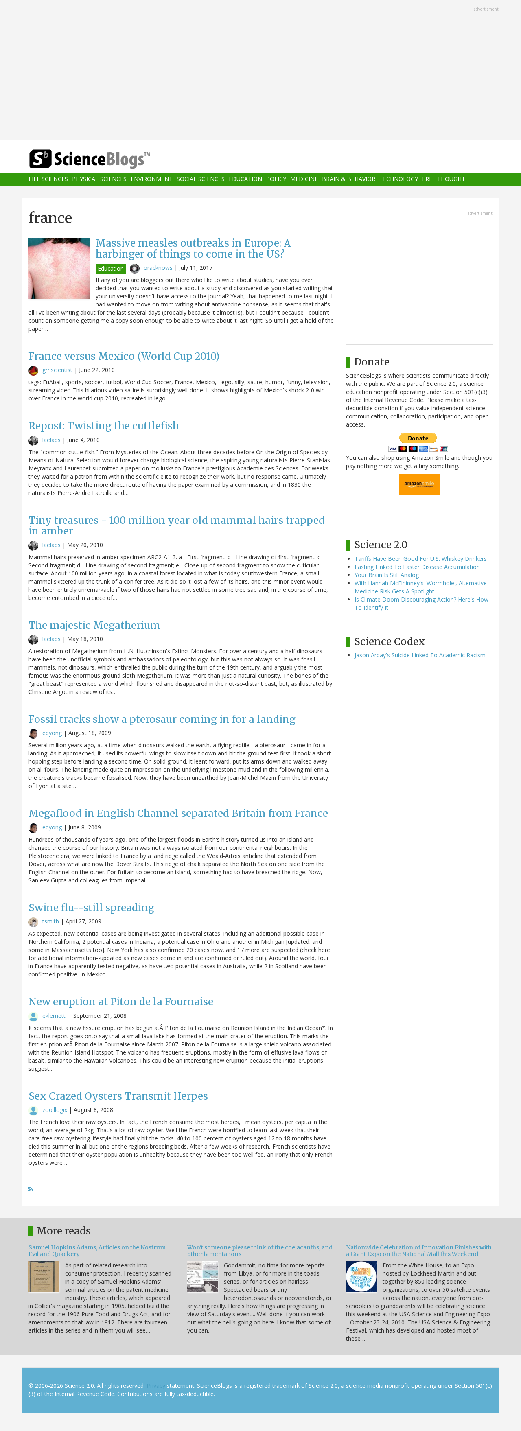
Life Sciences (48, 179)
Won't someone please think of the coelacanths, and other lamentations (260, 1250)
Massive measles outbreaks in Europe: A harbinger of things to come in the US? (193, 248)
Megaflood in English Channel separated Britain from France (178, 813)
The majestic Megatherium (94, 625)
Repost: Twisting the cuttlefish (103, 426)
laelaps (51, 440)
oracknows (158, 267)
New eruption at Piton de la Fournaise (120, 1002)
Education (245, 179)
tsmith (50, 921)
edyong (52, 733)
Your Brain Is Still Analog (387, 575)
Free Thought (443, 179)
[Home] (105, 159)
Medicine (304, 179)
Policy (276, 179)
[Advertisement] (260, 71)
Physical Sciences (99, 179)
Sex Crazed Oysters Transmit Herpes (118, 1096)
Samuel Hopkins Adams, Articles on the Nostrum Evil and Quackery (97, 1250)
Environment (152, 179)
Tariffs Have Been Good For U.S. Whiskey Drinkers (421, 558)
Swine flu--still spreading (91, 907)
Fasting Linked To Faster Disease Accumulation (417, 567)
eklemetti (54, 1016)
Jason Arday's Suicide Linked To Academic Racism (420, 655)
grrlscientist (57, 370)
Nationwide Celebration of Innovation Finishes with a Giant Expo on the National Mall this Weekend (419, 1250)
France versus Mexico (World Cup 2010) (123, 356)
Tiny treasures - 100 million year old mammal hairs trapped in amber (176, 525)
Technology (398, 179)
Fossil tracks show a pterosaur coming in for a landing (162, 719)
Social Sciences (201, 179)
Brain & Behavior (348, 179)
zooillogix (54, 1110)
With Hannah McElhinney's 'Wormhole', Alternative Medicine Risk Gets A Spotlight (421, 587)
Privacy (156, 1385)
